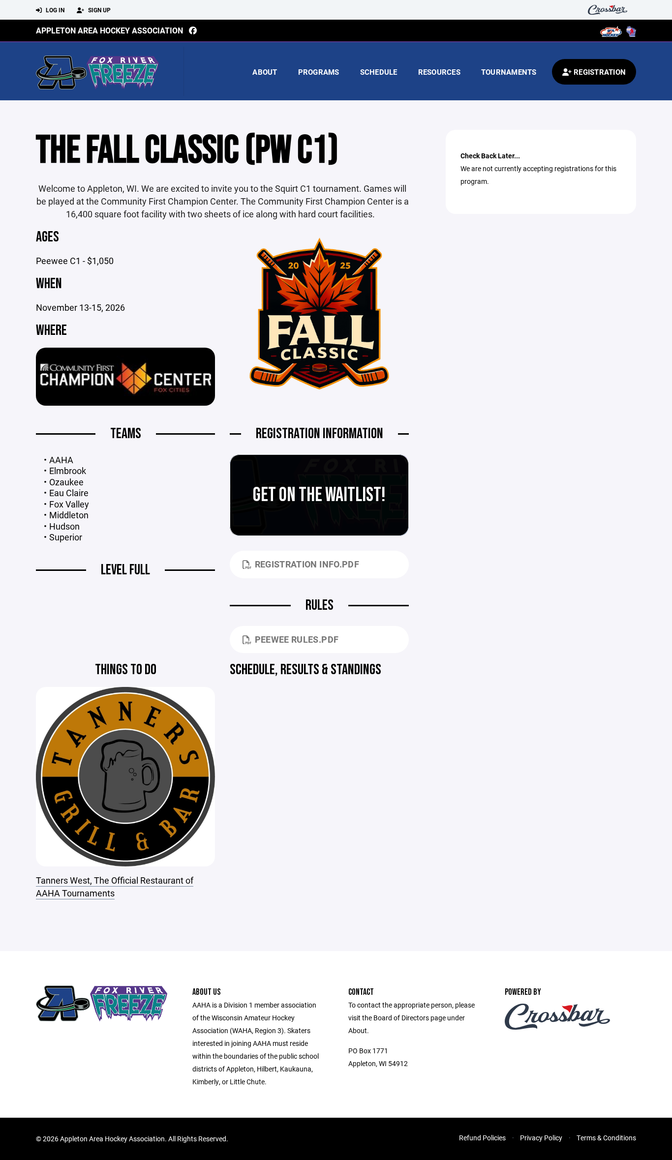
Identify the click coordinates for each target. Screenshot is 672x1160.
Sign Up (99, 10)
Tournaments (509, 72)
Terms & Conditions (606, 1137)
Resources (439, 72)
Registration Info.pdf (307, 564)
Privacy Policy (541, 1137)
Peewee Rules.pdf (297, 639)
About (264, 72)
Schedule (378, 72)
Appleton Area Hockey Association (109, 30)
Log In (54, 10)
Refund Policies (482, 1137)
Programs (318, 72)
